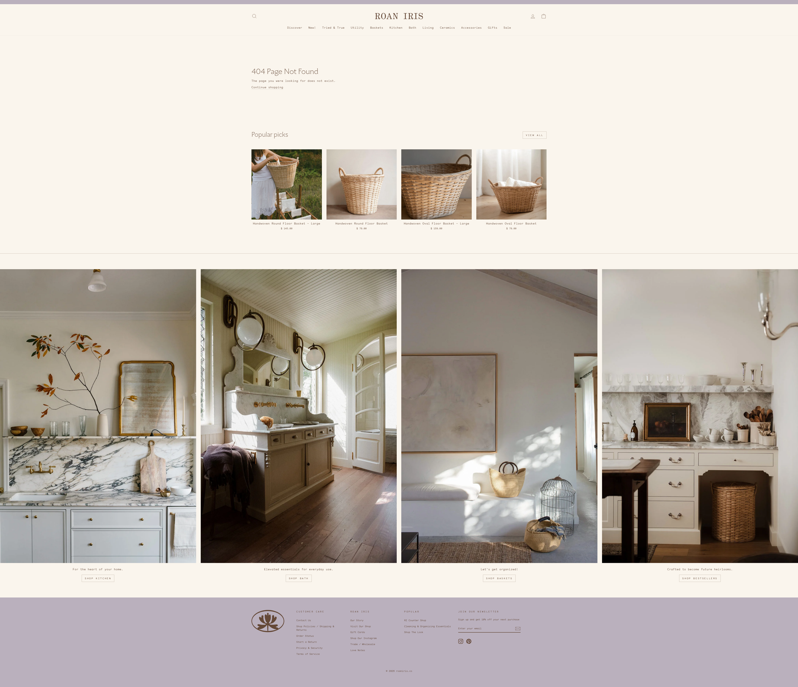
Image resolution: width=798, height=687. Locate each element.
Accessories (471, 28)
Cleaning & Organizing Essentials (427, 626)
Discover (294, 28)
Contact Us (303, 620)
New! (312, 28)
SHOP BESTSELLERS (700, 578)
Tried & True (333, 28)
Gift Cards (357, 632)
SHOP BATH (299, 578)
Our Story (356, 620)
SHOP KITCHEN (98, 578)
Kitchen (396, 28)
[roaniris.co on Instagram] (460, 641)
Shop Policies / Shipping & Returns (315, 628)
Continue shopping (267, 87)
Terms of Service (308, 654)
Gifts (492, 28)
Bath (412, 28)
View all (534, 135)
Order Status (305, 636)
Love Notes (357, 650)
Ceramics (447, 28)
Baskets (376, 28)
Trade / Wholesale (362, 644)
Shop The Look (413, 632)
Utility (357, 28)
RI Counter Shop (415, 620)
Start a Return (306, 642)
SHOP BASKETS (499, 578)
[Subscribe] (518, 628)
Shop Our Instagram (363, 638)
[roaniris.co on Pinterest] (468, 641)
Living (428, 28)
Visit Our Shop (360, 626)
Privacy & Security (309, 648)
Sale (507, 28)
